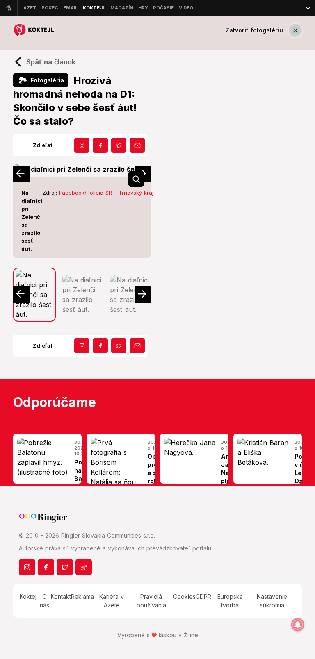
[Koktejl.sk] (33, 30)
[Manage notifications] (297, 624)
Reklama (82, 596)
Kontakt (61, 596)
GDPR (203, 596)
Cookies (184, 596)
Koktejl (29, 596)
